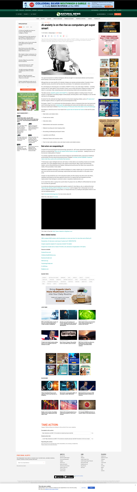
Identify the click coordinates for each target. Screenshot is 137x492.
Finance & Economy (69, 18)
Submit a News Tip (63, 467)
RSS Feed (83, 467)
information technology (75, 40)
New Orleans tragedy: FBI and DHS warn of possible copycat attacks (68, 343)
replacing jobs (59, 105)
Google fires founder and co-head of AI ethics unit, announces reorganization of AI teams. (63, 246)
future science (57, 40)
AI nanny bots (90, 99)
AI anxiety (46, 39)
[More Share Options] (66, 36)
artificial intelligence (53, 39)
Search (120, 10)
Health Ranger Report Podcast (87, 460)
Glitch (68, 40)
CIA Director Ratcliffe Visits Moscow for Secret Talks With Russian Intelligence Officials (27, 32)
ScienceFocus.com (46, 252)
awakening (60, 39)
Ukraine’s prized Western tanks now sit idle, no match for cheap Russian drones (27, 82)
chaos (65, 39)
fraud (52, 40)
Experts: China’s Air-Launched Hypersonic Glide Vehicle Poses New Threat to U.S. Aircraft (27, 76)
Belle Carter (86, 340)
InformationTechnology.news (51, 194)
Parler (102, 460)
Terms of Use (62, 470)
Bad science (47, 22)
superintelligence (69, 41)
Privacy (46, 480)
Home (17, 10)
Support (61, 460)
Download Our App (103, 10)
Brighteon (21, 10)
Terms (49, 480)
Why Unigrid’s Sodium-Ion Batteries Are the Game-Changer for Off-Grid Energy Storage (27, 55)
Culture (49, 18)
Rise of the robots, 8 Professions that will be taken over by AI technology (76, 106)
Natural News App (84, 462)
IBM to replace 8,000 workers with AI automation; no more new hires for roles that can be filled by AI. (66, 238)
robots (63, 41)
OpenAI (53, 41)
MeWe (102, 467)
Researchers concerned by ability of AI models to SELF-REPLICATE (68, 393)
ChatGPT (73, 39)
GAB (102, 469)
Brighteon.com (45, 269)
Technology (97, 18)
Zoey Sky (67, 340)
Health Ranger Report (22, 113)
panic (56, 41)
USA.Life (102, 470)
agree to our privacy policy (51, 489)
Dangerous (92, 39)
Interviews (34, 10)
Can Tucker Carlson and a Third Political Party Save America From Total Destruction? (22, 139)
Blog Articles (83, 465)
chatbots (69, 39)
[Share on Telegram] (54, 36)
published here (56, 482)
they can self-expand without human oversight (66, 151)
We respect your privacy (21, 465)
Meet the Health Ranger (64, 457)
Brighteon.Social (104, 457)
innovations (83, 40)
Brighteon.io (103, 456)
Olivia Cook (52, 33)
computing (82, 39)
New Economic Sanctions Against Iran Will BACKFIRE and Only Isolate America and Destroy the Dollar (33, 148)
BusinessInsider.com (46, 258)
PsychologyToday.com (47, 263)
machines (43, 41)
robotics (60, 41)
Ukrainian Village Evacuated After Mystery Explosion (26, 60)
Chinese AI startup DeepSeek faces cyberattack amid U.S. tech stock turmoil (68, 413)
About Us (110, 10)
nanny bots (48, 41)
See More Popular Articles (27, 89)
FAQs (115, 10)
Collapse (77, 39)
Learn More (83, 487)
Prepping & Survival (81, 18)
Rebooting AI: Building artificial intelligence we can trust (55, 188)
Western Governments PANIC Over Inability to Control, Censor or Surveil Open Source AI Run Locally (33, 128)
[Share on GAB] (60, 36)
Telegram (103, 459)
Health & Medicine (58, 18)
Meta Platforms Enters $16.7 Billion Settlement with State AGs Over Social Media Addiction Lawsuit (27, 49)
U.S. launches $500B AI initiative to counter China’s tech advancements (87, 412)
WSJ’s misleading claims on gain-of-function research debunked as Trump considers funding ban (49, 323)
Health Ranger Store (85, 459)
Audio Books (40, 10)
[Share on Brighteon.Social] (42, 36)
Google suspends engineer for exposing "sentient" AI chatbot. (56, 244)
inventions (88, 40)
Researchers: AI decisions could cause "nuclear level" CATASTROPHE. (58, 241)
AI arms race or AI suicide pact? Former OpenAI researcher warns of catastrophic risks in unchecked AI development (68, 323)
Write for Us (62, 462)
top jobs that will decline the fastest (75, 109)
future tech (63, 40)
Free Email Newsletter (64, 459)
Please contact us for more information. (49, 444)
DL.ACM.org (44, 266)
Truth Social (103, 462)
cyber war (87, 39)
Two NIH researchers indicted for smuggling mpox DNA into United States (26, 70)
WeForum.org (44, 260)
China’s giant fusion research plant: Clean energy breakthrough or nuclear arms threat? (87, 323)
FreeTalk (102, 465)
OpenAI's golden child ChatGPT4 (59, 93)
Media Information (63, 464)
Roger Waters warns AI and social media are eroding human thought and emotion (27, 43)
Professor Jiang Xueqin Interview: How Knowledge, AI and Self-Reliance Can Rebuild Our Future (22, 148)
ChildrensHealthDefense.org (48, 255)
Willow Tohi (67, 320)
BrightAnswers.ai (94, 10)
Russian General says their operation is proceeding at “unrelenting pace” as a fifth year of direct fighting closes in (27, 37)
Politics (43, 18)
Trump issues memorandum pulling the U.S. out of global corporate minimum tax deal (49, 343)
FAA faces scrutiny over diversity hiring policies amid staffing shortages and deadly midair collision (86, 344)
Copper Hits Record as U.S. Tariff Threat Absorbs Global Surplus (26, 65)
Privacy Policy (63, 469)
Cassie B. (48, 320)
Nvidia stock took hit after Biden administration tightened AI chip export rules (49, 413)
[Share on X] (51, 36)
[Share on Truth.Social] (57, 36)
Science (90, 18)
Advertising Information (64, 465)
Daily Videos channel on (62, 231)
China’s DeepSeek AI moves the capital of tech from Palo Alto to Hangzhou (49, 394)
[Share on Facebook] (48, 36)
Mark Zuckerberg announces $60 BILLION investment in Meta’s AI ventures (86, 394)
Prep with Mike (28, 10)
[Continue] (43, 462)
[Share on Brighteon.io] (45, 36)
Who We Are (62, 456)
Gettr (102, 464)
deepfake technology (46, 40)
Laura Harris (49, 340)
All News (82, 457)
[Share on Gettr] (63, 36)
